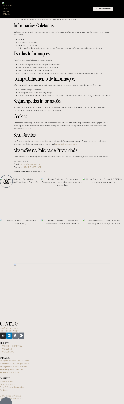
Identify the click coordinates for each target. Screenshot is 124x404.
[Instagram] (3, 336)
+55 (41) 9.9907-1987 (32, 167)
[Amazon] (15, 336)
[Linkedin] (9, 336)
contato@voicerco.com (66, 144)
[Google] (21, 336)
